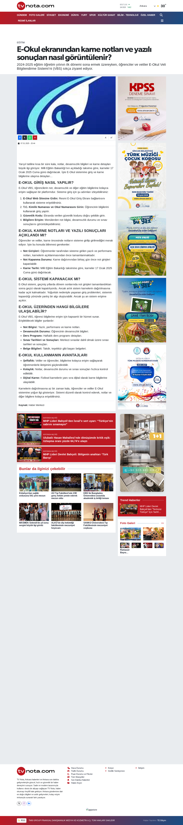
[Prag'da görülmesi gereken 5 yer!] (130, 533)
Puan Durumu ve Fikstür (82, 774)
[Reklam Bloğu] (142, 108)
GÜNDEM (22, 15)
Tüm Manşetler (77, 777)
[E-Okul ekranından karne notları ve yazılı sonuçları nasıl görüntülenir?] (66, 105)
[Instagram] (24, 803)
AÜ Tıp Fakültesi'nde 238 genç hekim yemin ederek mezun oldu (64, 495)
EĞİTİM (21, 42)
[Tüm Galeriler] (162, 523)
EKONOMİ (63, 15)
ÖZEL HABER (148, 15)
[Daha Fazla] (35, 137)
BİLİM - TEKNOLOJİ (127, 15)
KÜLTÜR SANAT (106, 15)
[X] (19, 803)
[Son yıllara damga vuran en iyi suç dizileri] (153, 533)
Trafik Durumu (77, 771)
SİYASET (51, 15)
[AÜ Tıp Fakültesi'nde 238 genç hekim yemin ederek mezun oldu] (66, 482)
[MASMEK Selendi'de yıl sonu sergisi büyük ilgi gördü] (34, 512)
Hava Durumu (77, 768)
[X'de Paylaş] (24, 137)
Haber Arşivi (76, 783)
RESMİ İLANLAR (27, 20)
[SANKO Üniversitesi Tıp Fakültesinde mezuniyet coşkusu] (98, 512)
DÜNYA (75, 15)
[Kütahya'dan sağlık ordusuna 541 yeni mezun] (34, 482)
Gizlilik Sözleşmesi (116, 771)
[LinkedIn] (29, 803)
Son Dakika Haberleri (80, 780)
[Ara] (161, 15)
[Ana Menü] (162, 21)
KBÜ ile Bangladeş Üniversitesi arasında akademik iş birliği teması (96, 495)
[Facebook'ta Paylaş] (20, 137)
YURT (84, 15)
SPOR (92, 15)
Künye (111, 768)
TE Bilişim (161, 820)
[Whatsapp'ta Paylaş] (29, 137)
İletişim (141, 768)
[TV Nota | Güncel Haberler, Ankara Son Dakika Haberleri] (36, 6)
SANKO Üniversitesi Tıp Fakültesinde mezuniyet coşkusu (95, 525)
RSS (22, 820)
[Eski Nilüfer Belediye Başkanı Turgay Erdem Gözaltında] (159, 545)
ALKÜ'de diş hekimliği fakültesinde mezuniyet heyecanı (63, 525)
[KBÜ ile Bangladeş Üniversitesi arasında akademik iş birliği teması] (98, 482)
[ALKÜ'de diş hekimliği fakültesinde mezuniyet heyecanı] (66, 512)
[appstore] (91, 809)
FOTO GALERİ (36, 15)
